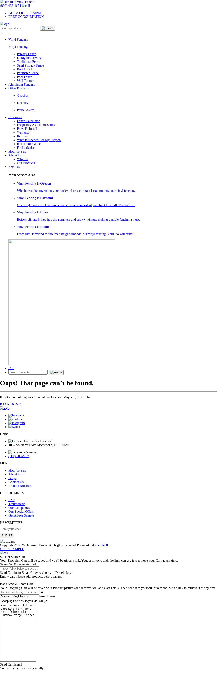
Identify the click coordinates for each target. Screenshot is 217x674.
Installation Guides (29, 144)
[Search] (47, 28)
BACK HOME (10, 404)
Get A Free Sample (21, 515)
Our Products (26, 163)
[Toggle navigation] (1, 33)
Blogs (12, 478)
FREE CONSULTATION (26, 16)
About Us (15, 474)
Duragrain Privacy (29, 58)
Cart (11, 368)
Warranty (23, 132)
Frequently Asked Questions (36, 125)
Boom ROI (100, 545)
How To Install (27, 128)
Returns (22, 136)
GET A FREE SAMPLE (25, 13)
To (41, 592)
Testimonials (16, 504)
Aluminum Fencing (21, 84)
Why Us (22, 159)
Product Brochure (20, 485)
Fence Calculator (28, 121)
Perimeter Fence (28, 73)
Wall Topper (25, 80)
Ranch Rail (24, 69)
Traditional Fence (28, 61)
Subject (44, 601)
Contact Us (16, 482)
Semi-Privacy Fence (30, 65)
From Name (47, 596)
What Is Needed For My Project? (39, 140)
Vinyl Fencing (18, 47)
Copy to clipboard (42, 572)
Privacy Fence (26, 54)
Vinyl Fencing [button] (18, 39)
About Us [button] (15, 155)
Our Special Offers (21, 511)
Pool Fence (24, 77)
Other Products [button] (18, 88)
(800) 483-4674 (18, 456)
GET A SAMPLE (12, 549)
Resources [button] (15, 117)
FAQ (11, 500)
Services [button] (14, 166)
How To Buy (17, 151)
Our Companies (19, 508)
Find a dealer (25, 147)
